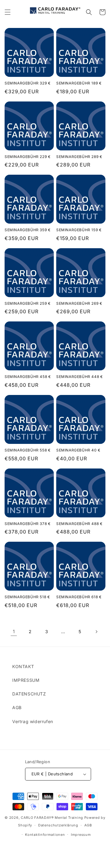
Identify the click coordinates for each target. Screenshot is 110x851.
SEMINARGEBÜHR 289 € (79, 156)
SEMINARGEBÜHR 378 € (27, 523)
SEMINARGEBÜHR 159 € (78, 230)
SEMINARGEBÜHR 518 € (27, 597)
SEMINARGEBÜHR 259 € (27, 303)
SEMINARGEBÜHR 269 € (79, 303)
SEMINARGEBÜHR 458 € (28, 376)
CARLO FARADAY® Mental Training (52, 817)
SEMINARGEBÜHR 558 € (27, 450)
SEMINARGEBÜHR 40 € (78, 450)
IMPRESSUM (25, 680)
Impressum (81, 834)
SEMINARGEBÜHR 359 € (27, 230)
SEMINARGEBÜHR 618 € (78, 597)
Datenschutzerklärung (58, 825)
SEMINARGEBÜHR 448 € (79, 376)
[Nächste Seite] (96, 631)
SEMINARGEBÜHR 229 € (27, 156)
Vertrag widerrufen (32, 721)
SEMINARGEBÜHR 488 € (79, 523)
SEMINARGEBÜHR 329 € (27, 83)
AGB (17, 707)
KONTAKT (23, 666)
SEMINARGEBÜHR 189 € (78, 83)
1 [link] (14, 631)
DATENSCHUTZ (29, 693)
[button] (7, 12)
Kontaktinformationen (45, 834)
